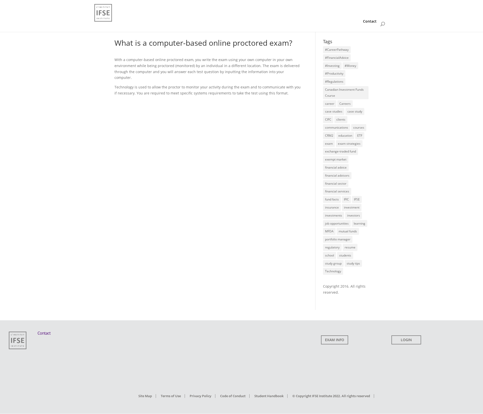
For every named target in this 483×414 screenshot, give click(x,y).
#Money (350, 66)
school (329, 255)
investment (351, 207)
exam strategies (349, 143)
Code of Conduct (233, 396)
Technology (333, 271)
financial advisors (337, 175)
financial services (337, 191)
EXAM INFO (334, 339)
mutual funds (348, 231)
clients (340, 119)
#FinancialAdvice (337, 58)
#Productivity (334, 73)
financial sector (335, 183)
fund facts (332, 199)
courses (358, 127)
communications (336, 127)
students (345, 255)
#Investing (332, 66)
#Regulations (334, 81)
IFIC (346, 199)
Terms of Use (171, 396)
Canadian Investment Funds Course (344, 92)
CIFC (328, 119)
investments (333, 215)
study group (333, 263)
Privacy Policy (200, 396)
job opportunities (337, 223)
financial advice (336, 167)
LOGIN (406, 339)
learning (359, 223)
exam (329, 143)
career (329, 103)
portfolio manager (337, 239)
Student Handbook (269, 396)
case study (354, 111)
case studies (333, 111)
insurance (332, 207)
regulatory (332, 247)
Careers (345, 103)
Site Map (145, 396)
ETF (359, 135)
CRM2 (329, 135)
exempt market (335, 159)
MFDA (329, 231)
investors (353, 215)
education (345, 135)
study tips (353, 263)
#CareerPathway (337, 49)
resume (350, 247)
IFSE (357, 199)
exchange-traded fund (340, 151)
